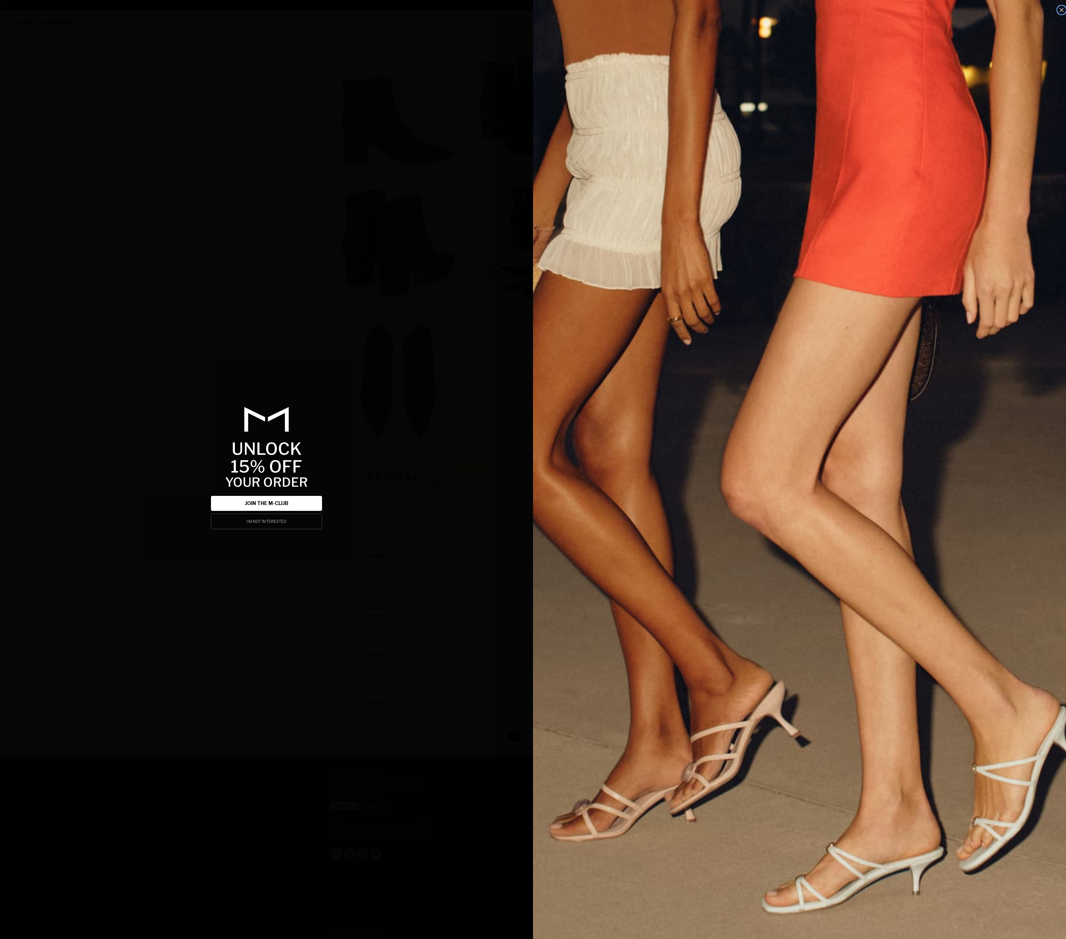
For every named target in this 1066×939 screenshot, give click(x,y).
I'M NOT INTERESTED (266, 521)
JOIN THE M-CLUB (266, 503)
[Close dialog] (1061, 10)
